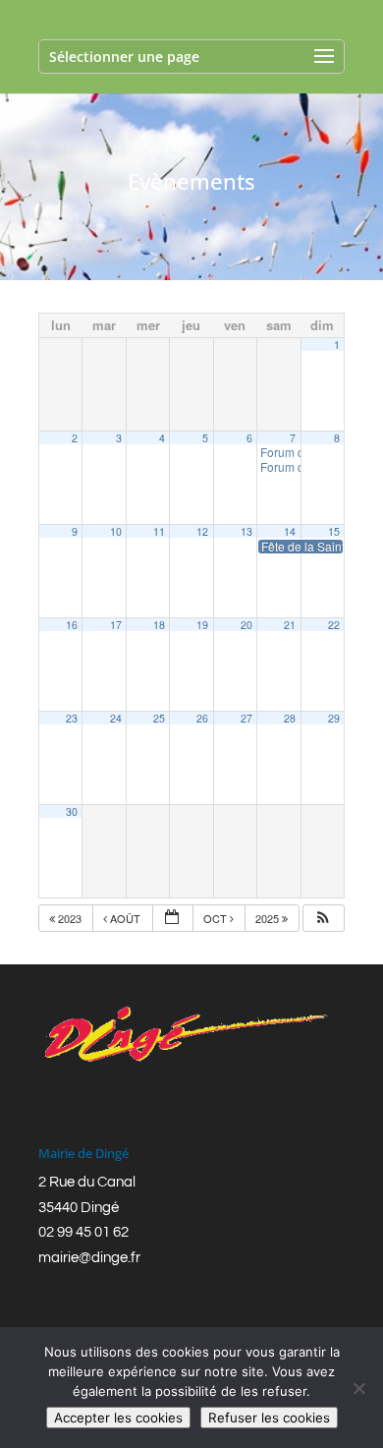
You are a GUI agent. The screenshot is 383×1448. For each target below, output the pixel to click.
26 (202, 718)
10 (116, 531)
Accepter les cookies (118, 1417)
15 (334, 531)
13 (246, 531)
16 (72, 624)
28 (290, 718)
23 (72, 718)
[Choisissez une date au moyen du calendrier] (172, 918)
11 (159, 531)
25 (159, 718)
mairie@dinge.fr (89, 1257)
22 (334, 624)
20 (246, 624)
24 (116, 718)
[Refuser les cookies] (358, 1388)
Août (125, 918)
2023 (69, 918)
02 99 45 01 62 (83, 1232)
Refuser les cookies (269, 1417)
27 (246, 718)
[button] (323, 918)
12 (202, 531)
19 (202, 624)
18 (159, 624)
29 (334, 718)
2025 (268, 918)
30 (72, 811)
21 (290, 624)
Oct (216, 918)
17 (116, 624)
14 (290, 531)
